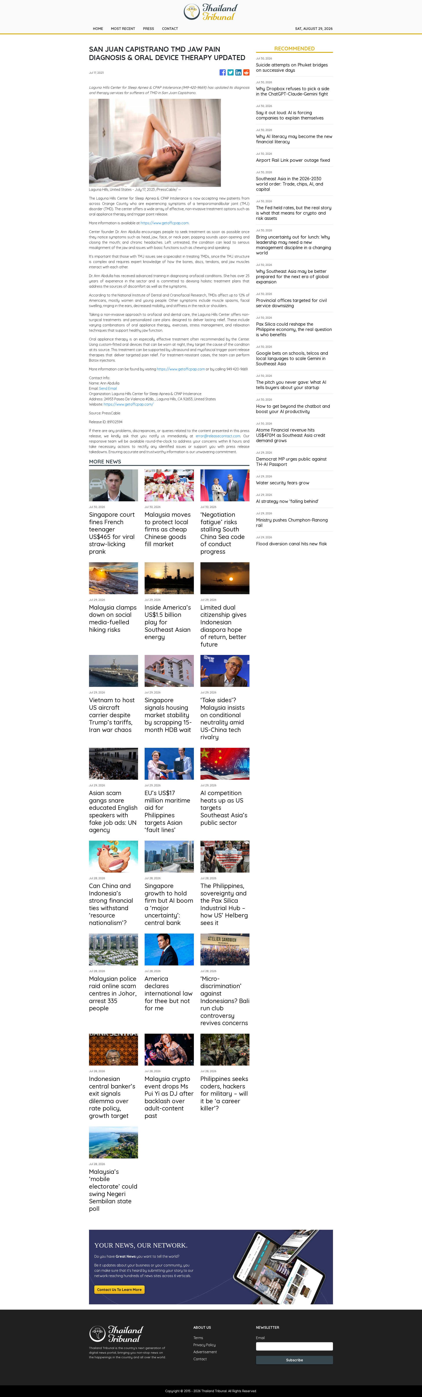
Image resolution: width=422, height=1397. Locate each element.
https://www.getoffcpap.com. (165, 223)
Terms (198, 1338)
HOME (98, 28)
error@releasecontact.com (218, 436)
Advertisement (205, 1352)
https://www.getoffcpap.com (181, 369)
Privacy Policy (204, 1345)
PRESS (148, 28)
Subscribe (294, 1360)
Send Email (108, 388)
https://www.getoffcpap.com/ (128, 404)
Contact (200, 1359)
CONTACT (170, 28)
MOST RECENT (123, 28)
